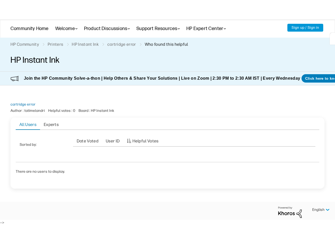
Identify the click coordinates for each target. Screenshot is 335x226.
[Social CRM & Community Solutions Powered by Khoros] (290, 212)
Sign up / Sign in (305, 27)
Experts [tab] (51, 124)
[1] (332, 39)
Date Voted (87, 140)
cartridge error (23, 104)
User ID (113, 140)
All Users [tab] (27, 124)
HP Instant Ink (85, 44)
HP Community (24, 44)
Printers (55, 44)
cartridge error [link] (121, 44)
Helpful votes (145, 140)
